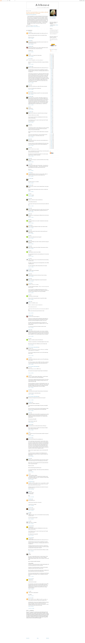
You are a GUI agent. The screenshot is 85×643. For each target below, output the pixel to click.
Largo (29, 512)
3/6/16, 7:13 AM (30, 576)
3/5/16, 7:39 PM (30, 410)
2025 (51, 56)
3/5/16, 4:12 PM (30, 64)
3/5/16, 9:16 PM (30, 471)
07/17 (51, 97)
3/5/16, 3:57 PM (30, 38)
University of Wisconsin (36, 26)
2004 (51, 148)
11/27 (51, 74)
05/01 (51, 111)
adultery (29, 26)
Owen (29, 591)
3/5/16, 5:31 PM (30, 256)
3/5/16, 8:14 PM (30, 435)
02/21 (51, 123)
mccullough (29, 172)
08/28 (51, 90)
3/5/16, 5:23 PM (30, 238)
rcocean (29, 357)
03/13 (51, 120)
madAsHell (29, 40)
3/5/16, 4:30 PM (30, 136)
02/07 (51, 126)
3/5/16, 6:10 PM (30, 336)
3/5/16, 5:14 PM (30, 211)
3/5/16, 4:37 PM (30, 156)
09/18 (51, 86)
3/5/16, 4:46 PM (30, 176)
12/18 (51, 70)
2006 (51, 145)
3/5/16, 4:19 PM (30, 89)
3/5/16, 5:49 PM (30, 299)
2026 (51, 55)
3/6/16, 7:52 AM (30, 595)
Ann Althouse (30, 66)
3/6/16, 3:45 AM (30, 510)
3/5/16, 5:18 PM (30, 227)
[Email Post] (36, 25)
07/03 (51, 100)
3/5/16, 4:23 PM (30, 104)
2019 (51, 64)
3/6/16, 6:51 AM (30, 535)
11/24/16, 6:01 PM (31, 608)
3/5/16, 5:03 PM (30, 191)
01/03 (51, 132)
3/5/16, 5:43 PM (30, 292)
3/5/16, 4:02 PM (30, 44)
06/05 (51, 105)
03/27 (51, 117)
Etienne (29, 258)
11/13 (51, 76)
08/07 (51, 94)
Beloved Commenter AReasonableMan (33, 347)
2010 (51, 140)
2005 (51, 146)
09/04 (51, 89)
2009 (51, 141)
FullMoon (29, 301)
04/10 (51, 115)
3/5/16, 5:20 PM (30, 233)
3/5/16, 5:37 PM (30, 271)
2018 (51, 65)
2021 (51, 61)
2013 (51, 136)
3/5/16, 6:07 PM (30, 327)
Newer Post (27, 638)
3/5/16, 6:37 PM (30, 355)
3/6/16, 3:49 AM (30, 523)
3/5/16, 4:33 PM (30, 145)
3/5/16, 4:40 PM (30, 170)
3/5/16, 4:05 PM (30, 56)
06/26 (51, 101)
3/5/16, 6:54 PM (30, 364)
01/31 (51, 127)
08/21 (51, 91)
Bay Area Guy (30, 91)
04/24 (51, 112)
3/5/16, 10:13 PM (31, 489)
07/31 (51, 95)
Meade (29, 193)
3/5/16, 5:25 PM (30, 243)
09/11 (51, 87)
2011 (51, 139)
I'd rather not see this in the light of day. (31, 14)
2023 (51, 59)
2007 (51, 144)
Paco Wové (29, 58)
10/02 (51, 84)
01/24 (51, 128)
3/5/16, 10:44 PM (31, 505)
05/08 (51, 110)
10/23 (51, 80)
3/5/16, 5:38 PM (30, 276)
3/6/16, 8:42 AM (30, 606)
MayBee (29, 491)
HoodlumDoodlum (30, 481)
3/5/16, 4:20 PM (30, 94)
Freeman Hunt (30, 424)
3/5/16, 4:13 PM (30, 82)
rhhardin (29, 124)
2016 (51, 68)
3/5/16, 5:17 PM (30, 217)
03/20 (51, 118)
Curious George (30, 525)
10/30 (51, 79)
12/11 (51, 71)
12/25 (51, 69)
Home (38, 638)
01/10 (51, 131)
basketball (31, 26)
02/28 (51, 122)
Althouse (42, 5)
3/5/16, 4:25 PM (30, 109)
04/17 (51, 113)
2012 (51, 137)
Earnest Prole (30, 507)
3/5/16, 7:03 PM (30, 394)
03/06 (51, 121)
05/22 (51, 107)
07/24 (51, 96)
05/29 (51, 106)
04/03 (51, 116)
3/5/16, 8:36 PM (30, 456)
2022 (51, 60)
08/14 (51, 92)
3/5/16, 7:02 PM (30, 387)
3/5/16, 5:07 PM (30, 196)
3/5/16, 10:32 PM (31, 496)
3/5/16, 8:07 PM (30, 422)
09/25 (51, 85)
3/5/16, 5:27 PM (30, 248)
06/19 (51, 102)
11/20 (51, 75)
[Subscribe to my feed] (50, 151)
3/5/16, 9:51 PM (30, 479)
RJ (28, 432)
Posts (51, 50)
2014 (51, 135)
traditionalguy (30, 46)
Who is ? (53, 17)
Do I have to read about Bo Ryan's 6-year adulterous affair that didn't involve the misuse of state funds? (37, 13)
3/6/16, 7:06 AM (30, 550)
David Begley (30, 402)
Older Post (47, 638)
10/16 (51, 81)
